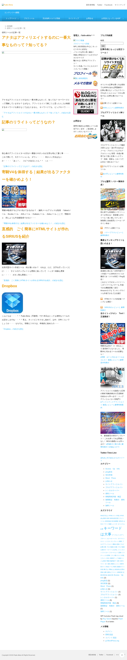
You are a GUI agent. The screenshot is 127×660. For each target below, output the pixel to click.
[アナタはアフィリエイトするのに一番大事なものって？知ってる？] (36, 96)
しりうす (114, 524)
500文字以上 (104, 515)
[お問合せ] (85, 138)
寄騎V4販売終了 (111, 561)
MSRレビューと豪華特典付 (113, 108)
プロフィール (29, 18)
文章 (118, 561)
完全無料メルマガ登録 (51, 18)
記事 (105, 572)
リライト (103, 558)
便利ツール (109, 494)
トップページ (11, 18)
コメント (110, 638)
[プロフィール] (78, 41)
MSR (107, 518)
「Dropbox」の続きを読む (13, 329)
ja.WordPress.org (112, 641)
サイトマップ (120, 5)
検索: (102, 40)
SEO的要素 (114, 521)
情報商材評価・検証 (113, 497)
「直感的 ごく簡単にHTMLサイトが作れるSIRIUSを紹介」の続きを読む (32, 280)
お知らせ (108, 481)
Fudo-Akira (17, 655)
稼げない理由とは (109, 569)
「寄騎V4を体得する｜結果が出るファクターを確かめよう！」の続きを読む (33, 223)
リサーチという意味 (115, 552)
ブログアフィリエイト (114, 487)
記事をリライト (111, 572)
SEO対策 (108, 475)
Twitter (99, 5)
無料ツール (109, 506)
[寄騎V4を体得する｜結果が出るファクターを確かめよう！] (14, 207)
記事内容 (119, 572)
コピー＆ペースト (111, 538)
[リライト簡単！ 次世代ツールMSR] (112, 77)
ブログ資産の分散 (111, 547)
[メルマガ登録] (85, 85)
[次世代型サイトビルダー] (112, 268)
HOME (10, 26)
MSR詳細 (108, 521)
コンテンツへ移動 (11, 12)
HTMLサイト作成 (114, 515)
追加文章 (110, 575)
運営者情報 (90, 5)
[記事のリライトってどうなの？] (14, 150)
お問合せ (89, 18)
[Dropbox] (12, 312)
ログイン (108, 631)
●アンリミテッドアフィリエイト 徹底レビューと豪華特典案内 (112, 404)
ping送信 (108, 472)
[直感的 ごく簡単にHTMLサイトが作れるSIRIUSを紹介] (14, 264)
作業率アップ (114, 558)
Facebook (108, 5)
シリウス (108, 541)
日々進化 (108, 564)
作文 (107, 558)
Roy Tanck (107, 619)
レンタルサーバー (112, 490)
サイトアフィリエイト (114, 484)
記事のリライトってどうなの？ (28, 122)
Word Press (110, 478)
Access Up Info (112, 469)
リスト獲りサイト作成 (117, 555)
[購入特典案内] (80, 79)
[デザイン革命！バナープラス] (112, 209)
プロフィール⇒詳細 (81, 44)
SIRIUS (121, 521)
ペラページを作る (111, 550)
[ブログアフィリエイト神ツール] (112, 140)
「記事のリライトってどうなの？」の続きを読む (22, 166)
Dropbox (9, 286)
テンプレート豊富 (116, 541)
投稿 (109, 634)
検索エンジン (115, 564)
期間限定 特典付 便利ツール (112, 606)
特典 (114, 566)
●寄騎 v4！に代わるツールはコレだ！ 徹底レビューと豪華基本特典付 (112, 360)
